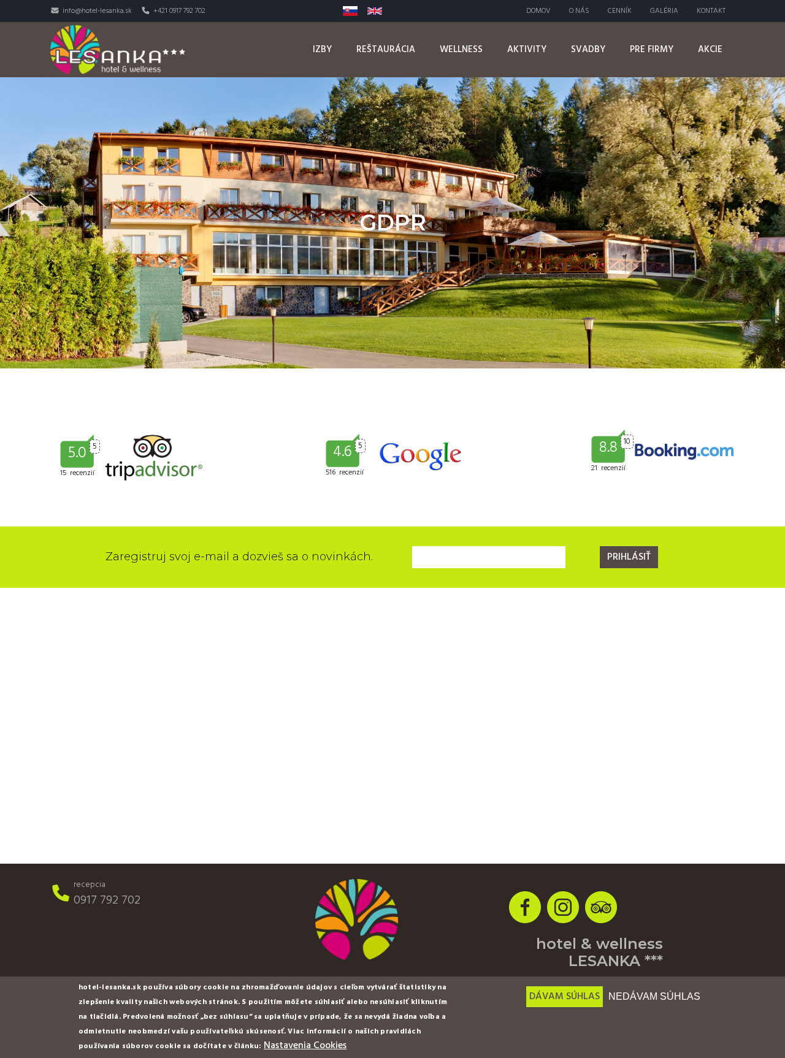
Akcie (710, 49)
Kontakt (711, 11)
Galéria (664, 11)
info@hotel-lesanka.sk (97, 11)
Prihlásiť (629, 557)
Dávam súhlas (564, 997)
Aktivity (526, 49)
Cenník (620, 11)
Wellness (461, 49)
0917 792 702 (107, 900)
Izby (322, 49)
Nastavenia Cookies (305, 1045)
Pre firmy (651, 49)
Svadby (588, 49)
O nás (579, 11)
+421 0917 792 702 (179, 11)
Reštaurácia (385, 49)
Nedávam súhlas (654, 996)
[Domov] (117, 49)
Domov (538, 11)
